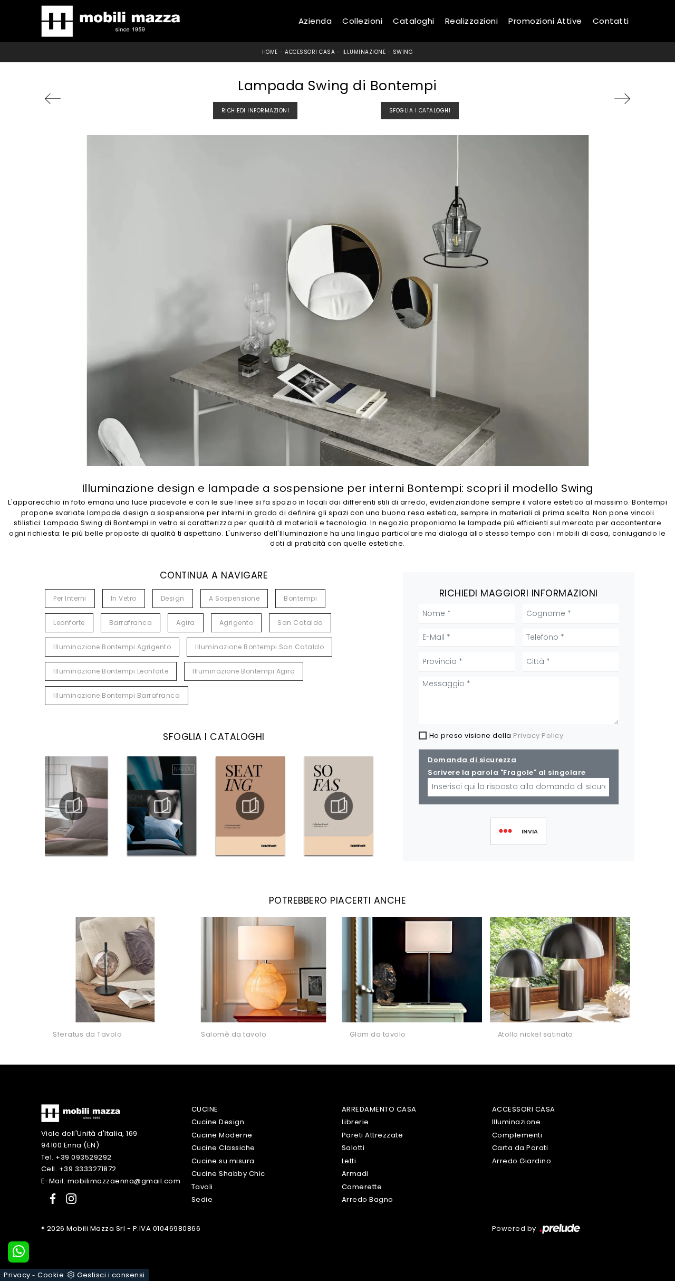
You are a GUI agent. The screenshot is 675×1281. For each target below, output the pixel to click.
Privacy (17, 1275)
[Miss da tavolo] (65, 99)
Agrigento (236, 622)
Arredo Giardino (522, 1161)
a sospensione (234, 598)
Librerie (355, 1122)
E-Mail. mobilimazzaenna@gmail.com (111, 1181)
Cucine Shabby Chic (228, 1174)
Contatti (611, 20)
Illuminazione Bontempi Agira (243, 671)
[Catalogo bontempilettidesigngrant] (73, 806)
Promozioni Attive (545, 20)
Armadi (355, 1174)
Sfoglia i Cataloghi (420, 111)
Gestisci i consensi (111, 1275)
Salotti (353, 1148)
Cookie (50, 1275)
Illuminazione (364, 52)
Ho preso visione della (496, 735)
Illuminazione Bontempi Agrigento (112, 646)
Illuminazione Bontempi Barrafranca (116, 695)
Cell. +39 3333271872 (79, 1169)
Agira (185, 622)
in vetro (124, 598)
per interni (69, 598)
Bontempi (300, 598)
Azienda (315, 20)
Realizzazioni (471, 20)
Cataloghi (414, 20)
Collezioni (362, 20)
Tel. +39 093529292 (76, 1157)
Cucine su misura (223, 1161)
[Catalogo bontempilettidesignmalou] (162, 806)
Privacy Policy (538, 735)
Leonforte (69, 622)
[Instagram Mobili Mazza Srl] (68, 1198)
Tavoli (202, 1187)
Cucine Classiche (223, 1148)
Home (270, 52)
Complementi (517, 1135)
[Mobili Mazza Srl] (80, 1112)
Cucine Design (218, 1122)
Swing (403, 52)
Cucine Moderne (222, 1135)
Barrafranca (130, 622)
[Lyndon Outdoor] (609, 99)
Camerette (362, 1187)
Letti (349, 1161)
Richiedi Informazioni (255, 111)
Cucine (204, 1109)
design (173, 598)
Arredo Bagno (367, 1199)
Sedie (202, 1199)
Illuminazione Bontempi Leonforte (110, 671)
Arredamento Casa (379, 1109)
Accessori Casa (310, 52)
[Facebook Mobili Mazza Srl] (50, 1198)
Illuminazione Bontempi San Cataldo (259, 646)
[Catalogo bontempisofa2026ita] (338, 806)
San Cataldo (300, 622)
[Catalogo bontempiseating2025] (250, 806)
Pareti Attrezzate (372, 1135)
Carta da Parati (520, 1148)
